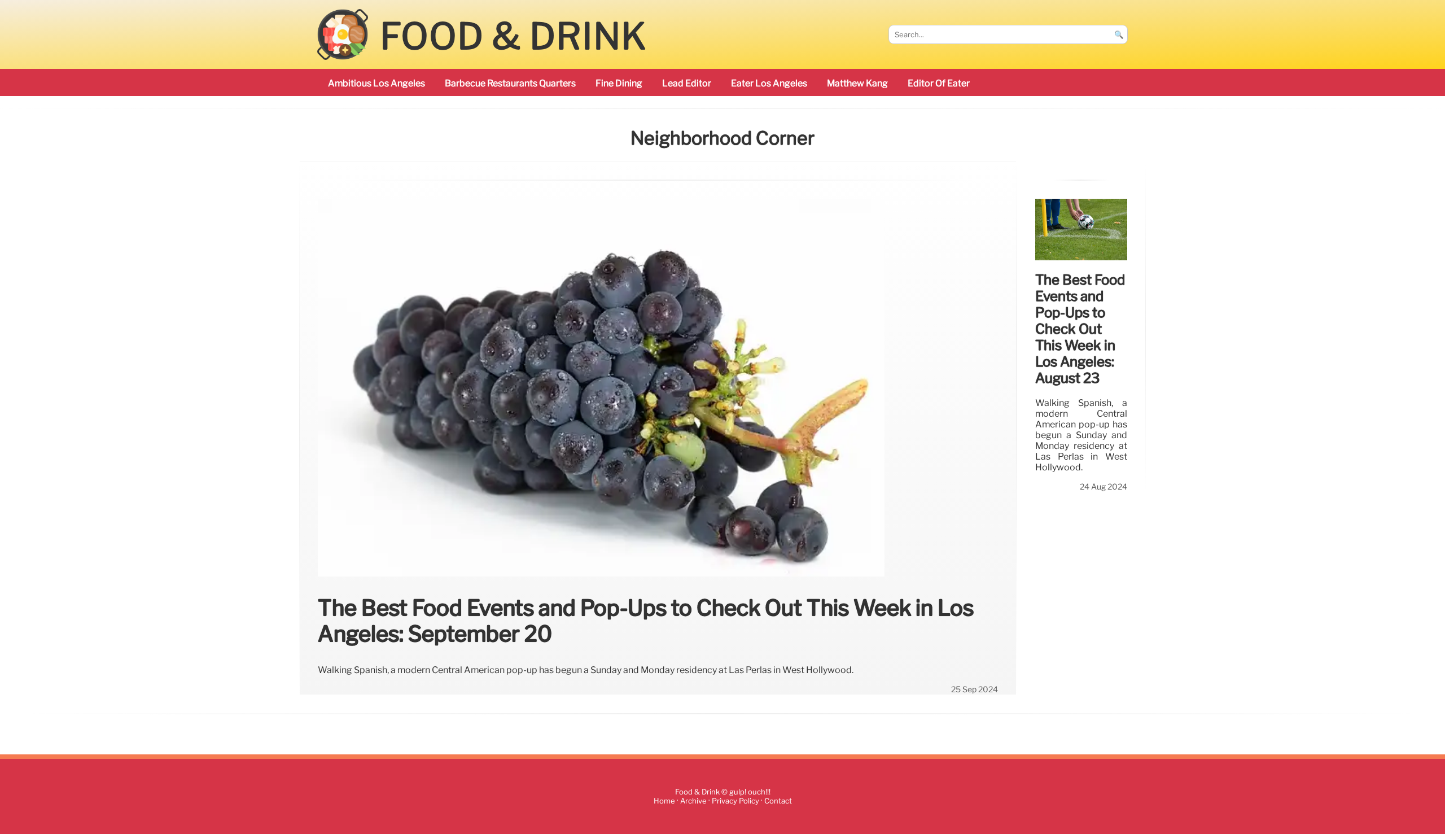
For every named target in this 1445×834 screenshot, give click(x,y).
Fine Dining (618, 83)
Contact (778, 801)
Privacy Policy (735, 801)
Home (664, 801)
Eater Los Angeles (769, 83)
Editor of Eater (939, 83)
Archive (693, 801)
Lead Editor (686, 83)
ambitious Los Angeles (376, 83)
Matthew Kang (857, 83)
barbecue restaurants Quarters (510, 83)
